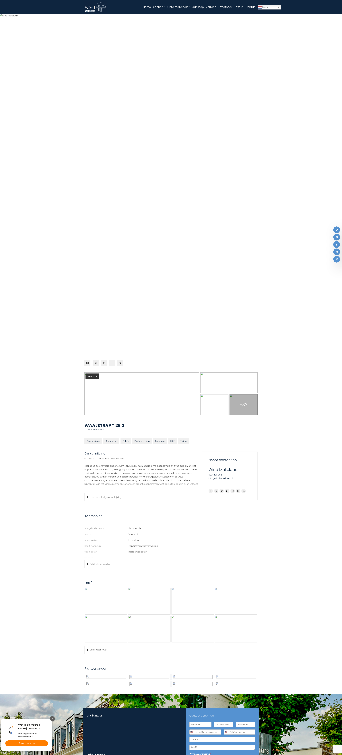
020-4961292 (215, 474)
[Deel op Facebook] (211, 491)
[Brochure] (96, 363)
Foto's (126, 441)
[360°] (104, 363)
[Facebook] (336, 244)
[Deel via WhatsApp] (232, 491)
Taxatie (239, 7)
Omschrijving (93, 441)
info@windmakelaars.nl (221, 478)
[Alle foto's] (87, 363)
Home (147, 7)
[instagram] (336, 259)
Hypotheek (225, 7)
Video (183, 441)
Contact (251, 7)
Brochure (160, 441)
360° (172, 441)
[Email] (336, 237)
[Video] (112, 363)
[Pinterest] (336, 252)
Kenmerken (111, 441)
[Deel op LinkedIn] (227, 491)
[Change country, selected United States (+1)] (192, 732)
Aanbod (158, 7)
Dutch (265, 7)
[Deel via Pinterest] (221, 491)
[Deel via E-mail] (238, 491)
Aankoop (198, 7)
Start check (25, 743)
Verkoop (211, 7)
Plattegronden (142, 441)
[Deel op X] (216, 491)
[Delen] (120, 363)
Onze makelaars (177, 7)
